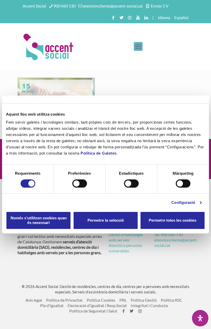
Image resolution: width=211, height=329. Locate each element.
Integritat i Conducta (149, 305)
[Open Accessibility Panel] (200, 318)
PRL (123, 300)
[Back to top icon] (186, 318)
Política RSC (171, 300)
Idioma (164, 17)
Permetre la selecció (105, 220)
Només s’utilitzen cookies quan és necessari (39, 220)
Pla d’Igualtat (52, 305)
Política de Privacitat (64, 300)
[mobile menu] (138, 46)
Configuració (183, 202)
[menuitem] (181, 17)
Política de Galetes (99, 153)
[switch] (79, 183)
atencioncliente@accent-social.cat (113, 5)
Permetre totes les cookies (172, 220)
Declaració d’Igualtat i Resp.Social (97, 305)
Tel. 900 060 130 (168, 234)
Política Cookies (101, 300)
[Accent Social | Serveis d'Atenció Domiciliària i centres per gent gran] (48, 46)
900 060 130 (64, 5)
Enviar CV (159, 5)
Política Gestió (144, 300)
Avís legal (33, 300)
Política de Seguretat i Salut (93, 310)
